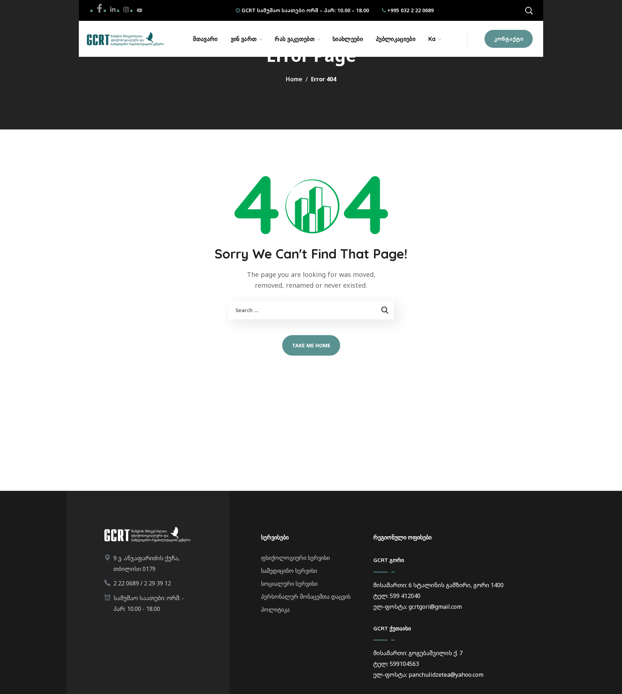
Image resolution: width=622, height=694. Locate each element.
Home (294, 79)
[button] (528, 10)
